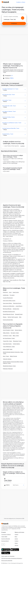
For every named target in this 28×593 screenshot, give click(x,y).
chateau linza (16, 308)
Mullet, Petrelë (13, 356)
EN (3, 544)
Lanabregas (5, 295)
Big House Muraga (7, 308)
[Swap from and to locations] (22, 18)
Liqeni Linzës (16, 292)
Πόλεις (16, 543)
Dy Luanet (12, 295)
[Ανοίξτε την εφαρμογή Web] (5, 553)
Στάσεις (16, 541)
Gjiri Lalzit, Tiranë (15, 332)
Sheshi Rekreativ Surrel (8, 314)
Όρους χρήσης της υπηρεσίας (7, 556)
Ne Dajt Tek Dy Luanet (13, 317)
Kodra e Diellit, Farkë (7, 349)
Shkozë (4, 317)
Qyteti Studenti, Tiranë (8, 330)
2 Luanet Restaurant (8, 297)
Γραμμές (16, 534)
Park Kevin (5, 292)
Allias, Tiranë (16, 335)
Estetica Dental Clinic (8, 319)
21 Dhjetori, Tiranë (7, 335)
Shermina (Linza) (17, 303)
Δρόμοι (16, 538)
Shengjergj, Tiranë (17, 341)
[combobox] (14, 17)
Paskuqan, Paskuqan (8, 368)
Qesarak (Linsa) (18, 314)
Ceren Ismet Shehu (7, 303)
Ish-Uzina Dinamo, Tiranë (9, 338)
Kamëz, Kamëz (18, 330)
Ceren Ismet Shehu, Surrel (9, 300)
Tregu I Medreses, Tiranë (9, 346)
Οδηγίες (16, 545)
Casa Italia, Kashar (7, 343)
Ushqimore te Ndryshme (8, 306)
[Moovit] (5, 2)
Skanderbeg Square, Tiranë (9, 366)
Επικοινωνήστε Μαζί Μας (6, 560)
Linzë (10, 292)
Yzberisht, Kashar (7, 359)
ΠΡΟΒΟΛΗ (22, 146)
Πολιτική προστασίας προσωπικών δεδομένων (11, 558)
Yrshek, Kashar (16, 343)
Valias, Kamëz (6, 332)
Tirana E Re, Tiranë (7, 341)
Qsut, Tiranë (6, 356)
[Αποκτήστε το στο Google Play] (5, 549)
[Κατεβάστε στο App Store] (14, 549)
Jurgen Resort (19, 306)
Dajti (20, 317)
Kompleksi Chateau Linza (9, 311)
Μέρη (16, 536)
